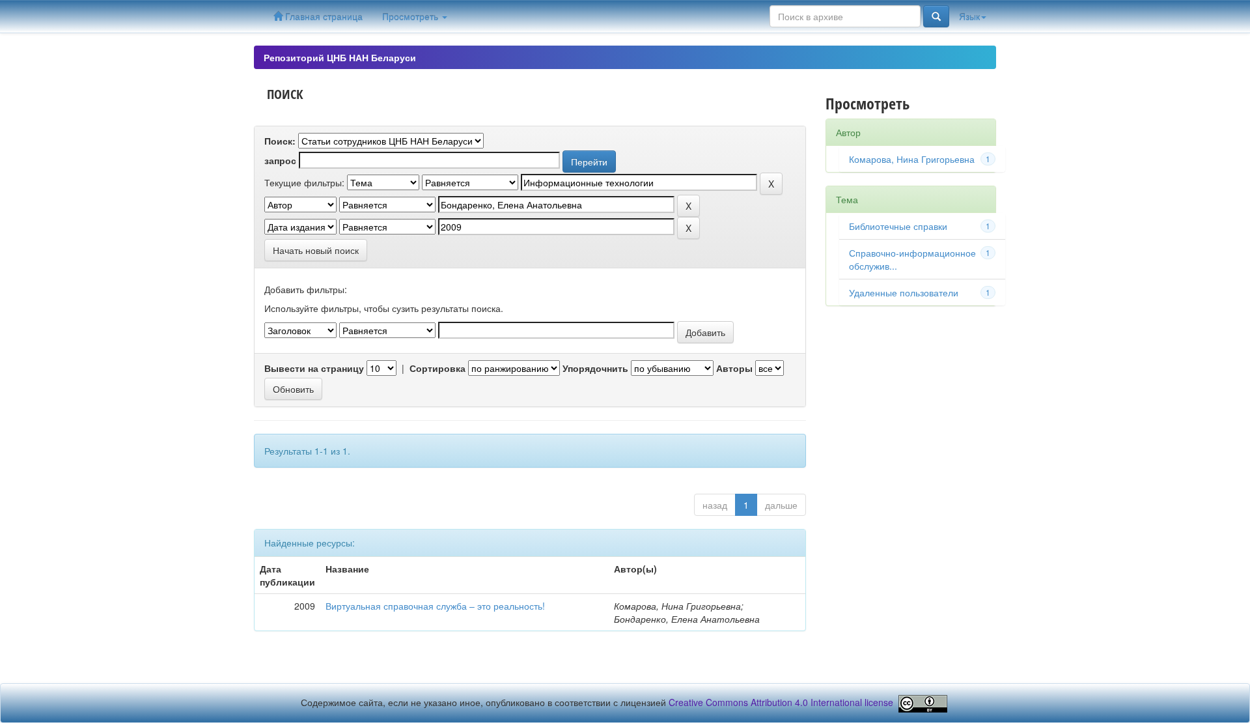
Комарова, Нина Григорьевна (912, 158)
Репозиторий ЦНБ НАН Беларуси (340, 57)
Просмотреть (411, 16)
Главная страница (323, 16)
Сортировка (437, 368)
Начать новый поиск (316, 250)
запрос (280, 160)
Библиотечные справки (898, 226)
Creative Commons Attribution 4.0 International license (781, 702)
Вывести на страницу (314, 368)
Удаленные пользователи (903, 292)
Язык (969, 16)
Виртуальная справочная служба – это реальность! (435, 605)
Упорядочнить (595, 368)
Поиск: (280, 140)
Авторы (734, 368)
